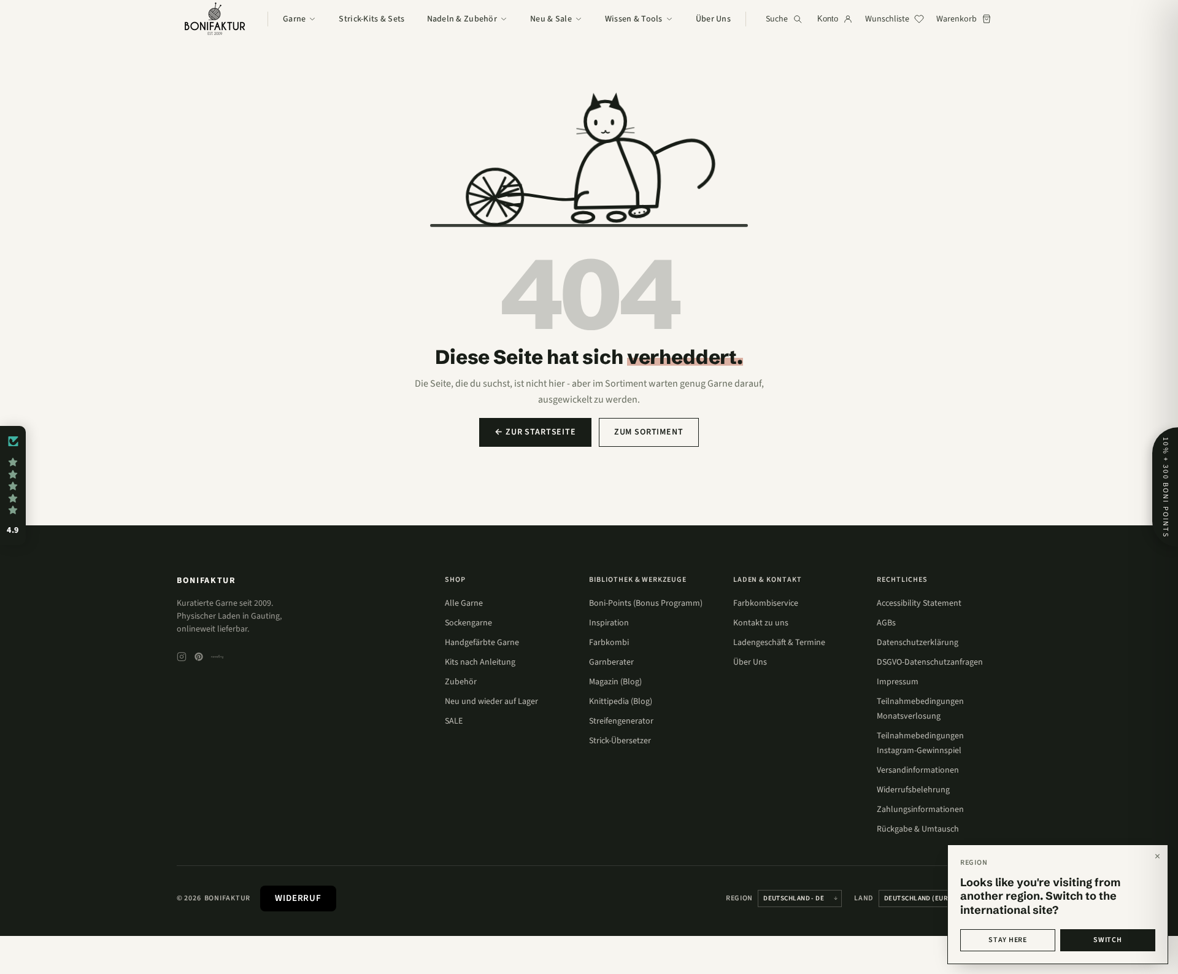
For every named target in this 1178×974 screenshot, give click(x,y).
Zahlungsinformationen (920, 809)
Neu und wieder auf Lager (491, 701)
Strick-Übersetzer (620, 741)
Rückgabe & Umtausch (918, 829)
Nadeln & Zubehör (462, 19)
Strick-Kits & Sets (371, 19)
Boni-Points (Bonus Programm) (646, 603)
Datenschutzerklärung (917, 642)
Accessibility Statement (919, 603)
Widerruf (298, 898)
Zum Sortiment (648, 432)
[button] (13, 485)
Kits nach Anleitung (480, 662)
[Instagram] (182, 657)
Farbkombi (609, 642)
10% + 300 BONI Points (1165, 487)
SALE (454, 721)
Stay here (1007, 940)
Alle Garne (464, 603)
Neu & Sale (551, 19)
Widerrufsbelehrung (913, 790)
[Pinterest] (199, 657)
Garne (294, 19)
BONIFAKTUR (206, 580)
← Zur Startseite (535, 432)
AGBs (886, 623)
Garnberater (611, 662)
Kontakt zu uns (760, 623)
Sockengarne (468, 623)
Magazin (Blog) (615, 682)
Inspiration (609, 623)
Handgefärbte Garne (482, 642)
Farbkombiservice (765, 603)
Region (739, 898)
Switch (1107, 940)
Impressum (897, 682)
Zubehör (461, 682)
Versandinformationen (918, 770)
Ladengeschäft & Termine (779, 642)
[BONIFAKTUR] (215, 19)
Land (864, 898)
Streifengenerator (621, 721)
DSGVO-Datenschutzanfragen (930, 662)
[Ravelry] (217, 657)
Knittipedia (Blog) (620, 701)
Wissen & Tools (634, 19)
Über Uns (713, 19)
